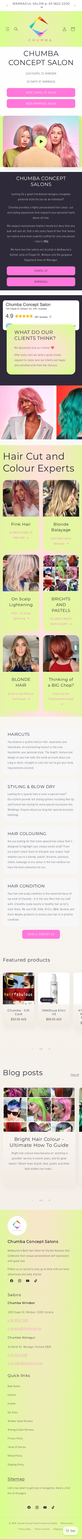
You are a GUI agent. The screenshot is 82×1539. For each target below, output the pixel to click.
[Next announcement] (75, 5)
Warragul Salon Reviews (21, 1429)
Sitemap (16, 1479)
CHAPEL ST (41, 270)
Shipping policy (60, 1529)
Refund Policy (15, 1455)
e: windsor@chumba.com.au (25, 1328)
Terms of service (42, 1529)
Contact (12, 1395)
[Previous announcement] (7, 5)
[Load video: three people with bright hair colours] (41, 141)
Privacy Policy (15, 1438)
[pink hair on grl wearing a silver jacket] (26, 412)
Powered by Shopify (48, 1523)
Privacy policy (24, 1529)
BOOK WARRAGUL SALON (41, 103)
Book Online (14, 1386)
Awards (12, 1403)
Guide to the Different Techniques (21, 696)
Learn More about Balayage (61, 540)
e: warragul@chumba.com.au (25, 1363)
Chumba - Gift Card (18, 1012)
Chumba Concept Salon (28, 1523)
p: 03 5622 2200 (17, 1355)
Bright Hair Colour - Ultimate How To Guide (39, 1142)
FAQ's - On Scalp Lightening (21, 615)
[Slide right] (49, 1049)
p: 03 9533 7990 (18, 1320)
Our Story (13, 1412)
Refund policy (67, 1523)
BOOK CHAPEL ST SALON (41, 92)
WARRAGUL (41, 281)
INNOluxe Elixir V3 (54, 1012)
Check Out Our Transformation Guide (61, 696)
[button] (7, 29)
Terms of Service (17, 1447)
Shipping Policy (16, 1464)
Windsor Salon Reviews (20, 1421)
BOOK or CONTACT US (41, 934)
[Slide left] (32, 1049)
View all (75, 1074)
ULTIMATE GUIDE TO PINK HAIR (21, 535)
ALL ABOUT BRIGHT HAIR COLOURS (61, 621)
